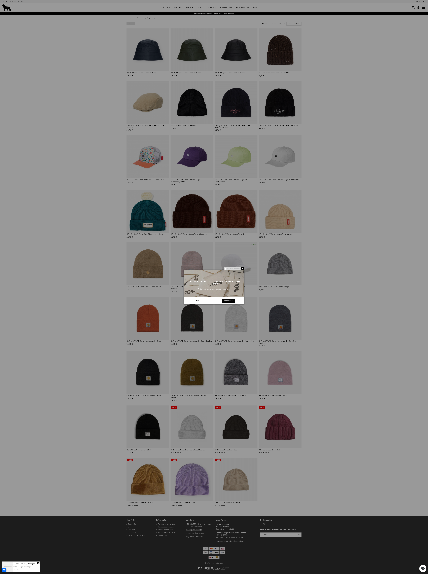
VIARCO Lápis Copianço (22, 567)
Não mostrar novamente (234, 268)
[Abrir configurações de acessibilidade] (4, 570)
